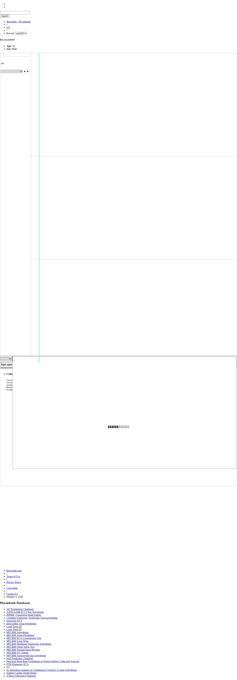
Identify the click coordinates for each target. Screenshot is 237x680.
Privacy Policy (13, 582)
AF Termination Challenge (20, 609)
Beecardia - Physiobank (18, 21)
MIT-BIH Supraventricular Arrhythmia (26, 655)
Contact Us (12, 594)
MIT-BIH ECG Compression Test (23, 638)
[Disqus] (118, 523)
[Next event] (27, 71)
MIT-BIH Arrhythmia (17, 632)
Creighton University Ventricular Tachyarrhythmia (32, 618)
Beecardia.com (14, 570)
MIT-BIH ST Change (17, 652)
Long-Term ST (14, 629)
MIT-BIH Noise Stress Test (20, 647)
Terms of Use (13, 576)
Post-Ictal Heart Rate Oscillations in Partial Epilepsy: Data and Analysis (42, 661)
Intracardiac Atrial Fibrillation (21, 623)
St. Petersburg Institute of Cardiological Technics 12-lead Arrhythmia (41, 670)
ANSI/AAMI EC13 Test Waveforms (25, 612)
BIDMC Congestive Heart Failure (23, 615)
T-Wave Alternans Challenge (21, 676)
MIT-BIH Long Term (17, 641)
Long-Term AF (14, 626)
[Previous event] (24, 71)
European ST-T (14, 620)
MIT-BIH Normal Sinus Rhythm (23, 649)
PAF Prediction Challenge (19, 658)
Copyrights (12, 588)
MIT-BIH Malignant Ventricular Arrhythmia (28, 644)
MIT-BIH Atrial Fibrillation (20, 635)
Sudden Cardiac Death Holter (21, 673)
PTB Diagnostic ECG (17, 664)
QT (8, 27)
